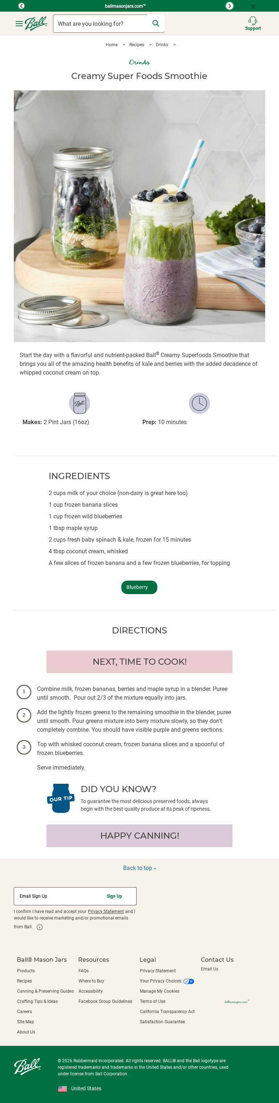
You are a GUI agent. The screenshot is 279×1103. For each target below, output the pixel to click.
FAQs (83, 970)
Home (112, 44)
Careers (24, 1011)
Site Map (25, 1021)
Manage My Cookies (159, 991)
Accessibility (90, 991)
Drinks (162, 44)
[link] (39, 927)
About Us (26, 1032)
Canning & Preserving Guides (45, 991)
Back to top (138, 868)
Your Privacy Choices (160, 981)
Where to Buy (91, 981)
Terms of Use (152, 1001)
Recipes (137, 44)
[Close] (256, 6)
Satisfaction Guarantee (162, 1021)
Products (26, 970)
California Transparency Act (167, 1011)
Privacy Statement (106, 911)
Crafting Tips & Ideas (37, 1001)
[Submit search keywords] (156, 23)
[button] (12, 6)
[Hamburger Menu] (19, 23)
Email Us (209, 969)
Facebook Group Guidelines (105, 1001)
